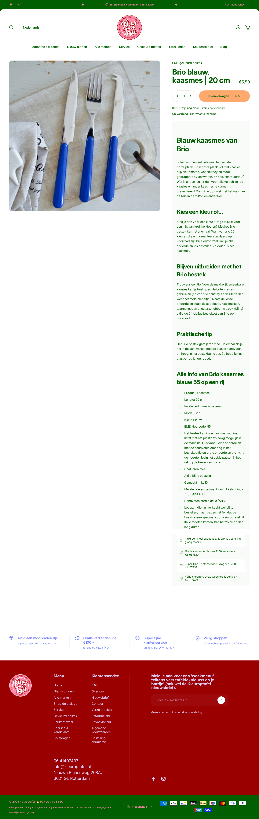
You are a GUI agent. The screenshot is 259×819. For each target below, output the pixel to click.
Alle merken (62, 697)
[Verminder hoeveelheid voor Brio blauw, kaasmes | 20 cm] (176, 96)
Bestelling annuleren (99, 740)
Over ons (98, 691)
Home (58, 685)
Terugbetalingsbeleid (36, 807)
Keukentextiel (63, 722)
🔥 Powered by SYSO (49, 801)
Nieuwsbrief (100, 697)
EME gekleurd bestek (187, 63)
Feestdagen (62, 738)
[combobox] (237, 4)
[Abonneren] (221, 700)
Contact (97, 703)
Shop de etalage (65, 703)
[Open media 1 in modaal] (84, 136)
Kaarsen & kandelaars (61, 730)
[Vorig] (83, 4)
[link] (66, 760)
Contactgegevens (102, 807)
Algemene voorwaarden (101, 730)
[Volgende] (176, 4)
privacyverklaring (191, 712)
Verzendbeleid (102, 710)
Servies (59, 710)
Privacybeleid (101, 722)
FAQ (94, 685)
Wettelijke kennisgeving (21, 812)
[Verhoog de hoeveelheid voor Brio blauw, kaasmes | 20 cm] (191, 96)
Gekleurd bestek (65, 716)
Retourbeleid (101, 716)
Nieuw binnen (64, 691)
